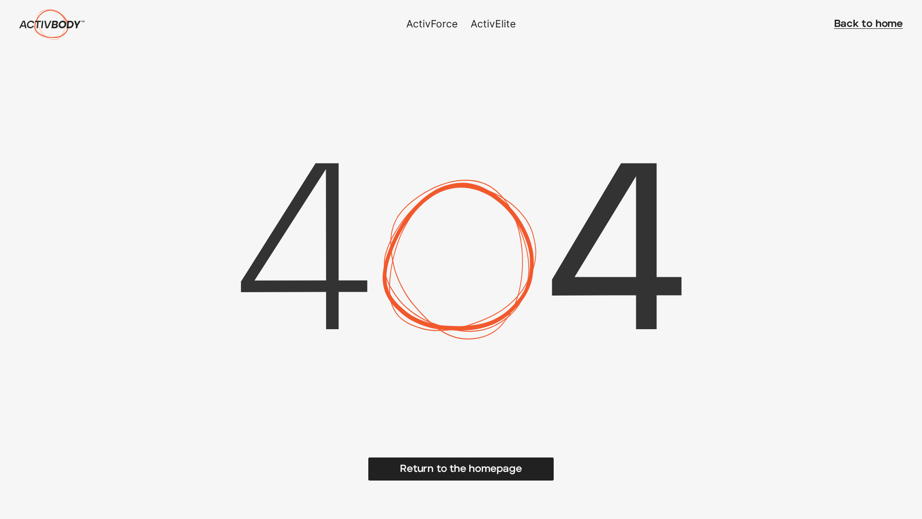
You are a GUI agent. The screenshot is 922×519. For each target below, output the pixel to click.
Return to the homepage (461, 469)
